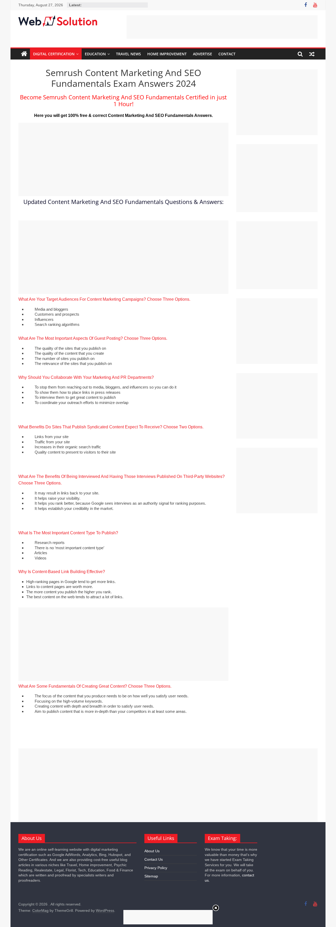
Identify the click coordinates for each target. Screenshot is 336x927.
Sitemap (151, 876)
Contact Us (153, 859)
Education (95, 53)
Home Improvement (167, 53)
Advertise (202, 53)
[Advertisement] (222, 27)
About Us (152, 851)
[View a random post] (312, 54)
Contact (226, 53)
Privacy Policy (155, 868)
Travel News (128, 53)
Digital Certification (54, 53)
